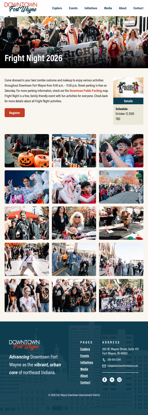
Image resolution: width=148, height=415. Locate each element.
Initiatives (91, 8)
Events (73, 8)
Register (14, 112)
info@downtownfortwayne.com (122, 366)
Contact (138, 8)
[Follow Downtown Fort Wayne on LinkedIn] (112, 379)
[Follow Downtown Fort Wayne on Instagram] (119, 379)
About (122, 8)
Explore (57, 8)
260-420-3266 (114, 359)
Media (108, 8)
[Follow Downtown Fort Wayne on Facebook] (104, 379)
